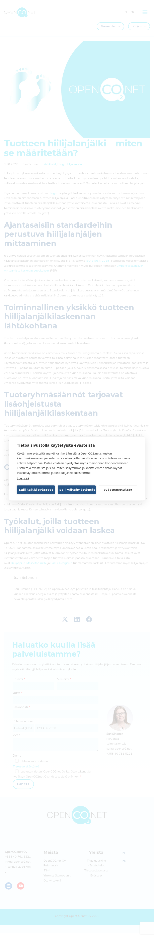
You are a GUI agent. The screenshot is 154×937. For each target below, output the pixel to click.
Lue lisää (23, 478)
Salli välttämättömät (77, 490)
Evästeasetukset (118, 490)
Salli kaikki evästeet (36, 490)
